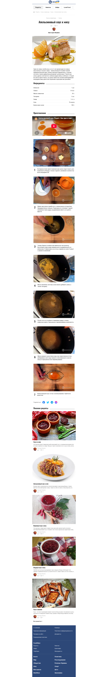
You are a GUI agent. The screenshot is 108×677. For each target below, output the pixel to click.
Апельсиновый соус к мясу (61, 12)
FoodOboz (36, 643)
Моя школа (37, 669)
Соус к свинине (37, 609)
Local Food (67, 7)
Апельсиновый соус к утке (40, 484)
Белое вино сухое (38, 105)
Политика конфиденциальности (64, 631)
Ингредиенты (58, 651)
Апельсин (36, 88)
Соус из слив (37, 442)
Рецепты (38, 7)
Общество (37, 663)
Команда (57, 627)
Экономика (58, 673)
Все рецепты (37, 621)
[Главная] (34, 12)
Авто (56, 669)
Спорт (57, 666)
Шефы (57, 7)
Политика (58, 656)
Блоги (35, 656)
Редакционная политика (40, 637)
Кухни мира (58, 648)
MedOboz (36, 673)
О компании (36, 627)
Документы (58, 634)
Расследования (60, 660)
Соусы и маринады (45, 12)
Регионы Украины (61, 663)
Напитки (48, 7)
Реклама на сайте (38, 634)
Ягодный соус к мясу (39, 568)
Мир (34, 660)
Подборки (36, 651)
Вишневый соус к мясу (39, 526)
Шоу (34, 666)
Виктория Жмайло (41, 448)
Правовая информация (39, 631)
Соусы (52, 12)
